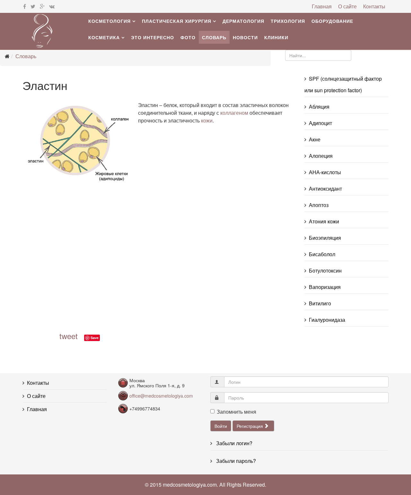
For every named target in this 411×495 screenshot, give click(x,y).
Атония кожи (324, 221)
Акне (314, 139)
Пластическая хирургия (176, 21)
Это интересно (152, 37)
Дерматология (243, 21)
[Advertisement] (115, 259)
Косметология (109, 21)
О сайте (347, 6)
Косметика (104, 37)
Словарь (214, 37)
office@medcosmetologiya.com (161, 395)
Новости (245, 37)
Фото (188, 37)
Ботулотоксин (325, 270)
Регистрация (250, 426)
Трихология (288, 21)
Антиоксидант (325, 188)
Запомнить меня (236, 411)
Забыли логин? (233, 443)
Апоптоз (318, 205)
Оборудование (332, 21)
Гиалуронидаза (327, 319)
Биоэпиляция (325, 237)
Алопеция (321, 155)
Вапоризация (325, 287)
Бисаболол (322, 254)
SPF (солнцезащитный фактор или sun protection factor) (343, 84)
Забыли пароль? (235, 460)
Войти (220, 426)
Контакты (374, 6)
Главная (322, 6)
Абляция (319, 106)
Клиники (276, 37)
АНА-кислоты (325, 172)
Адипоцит (320, 123)
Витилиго (320, 303)
